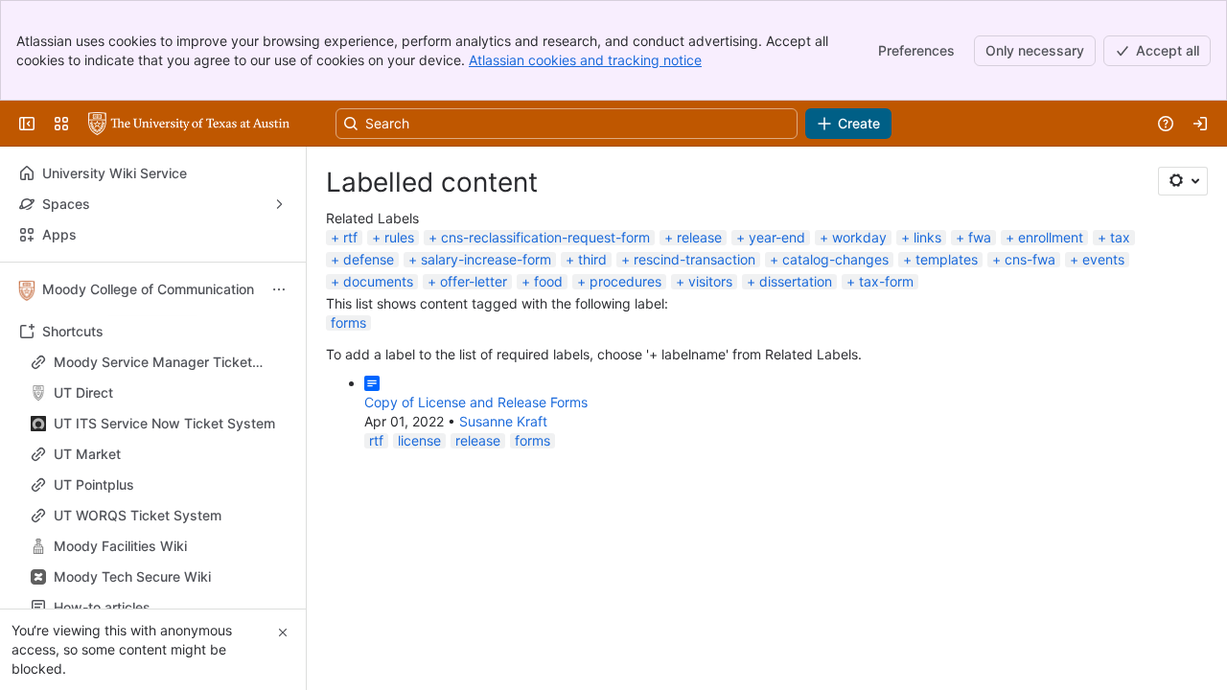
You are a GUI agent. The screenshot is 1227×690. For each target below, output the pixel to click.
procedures (625, 281)
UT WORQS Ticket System (137, 515)
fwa (979, 237)
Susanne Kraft (503, 421)
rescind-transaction (694, 259)
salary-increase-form (486, 259)
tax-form (886, 281)
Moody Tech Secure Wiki (132, 576)
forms (348, 322)
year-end (777, 237)
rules (399, 237)
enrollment (1050, 237)
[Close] (282, 632)
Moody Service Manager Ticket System (153, 363)
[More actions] (278, 289)
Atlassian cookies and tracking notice (585, 60)
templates (946, 259)
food (548, 281)
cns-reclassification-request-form (545, 237)
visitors (710, 281)
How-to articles (158, 607)
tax (1120, 237)
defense (368, 259)
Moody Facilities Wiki (120, 546)
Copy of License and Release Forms (476, 402)
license (419, 440)
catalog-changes (835, 259)
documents (378, 281)
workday (859, 237)
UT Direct (158, 393)
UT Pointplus (94, 484)
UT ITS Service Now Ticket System (164, 423)
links (927, 237)
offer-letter (473, 281)
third (592, 259)
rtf (350, 237)
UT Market (87, 454)
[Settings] (1183, 181)
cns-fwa (1030, 259)
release (699, 237)
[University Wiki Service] (188, 123)
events (1103, 259)
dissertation (795, 281)
